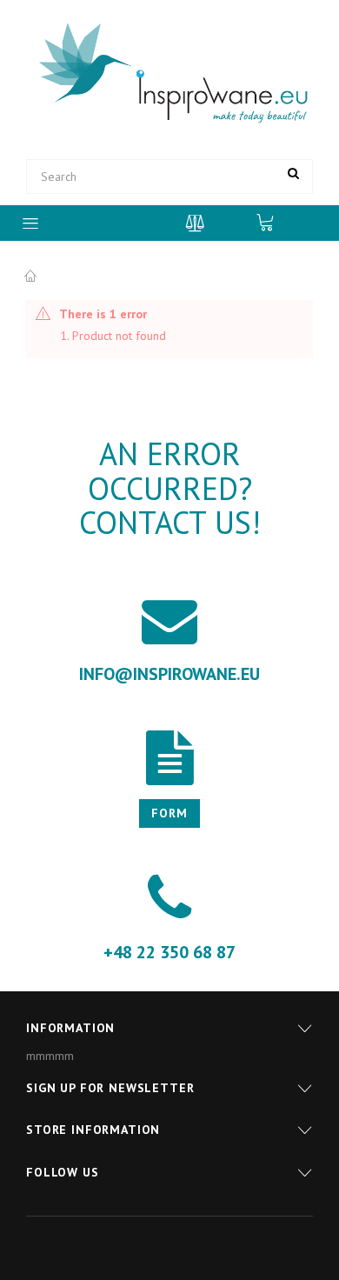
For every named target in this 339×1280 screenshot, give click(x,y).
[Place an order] (273, 221)
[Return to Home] (30, 276)
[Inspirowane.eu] (169, 74)
